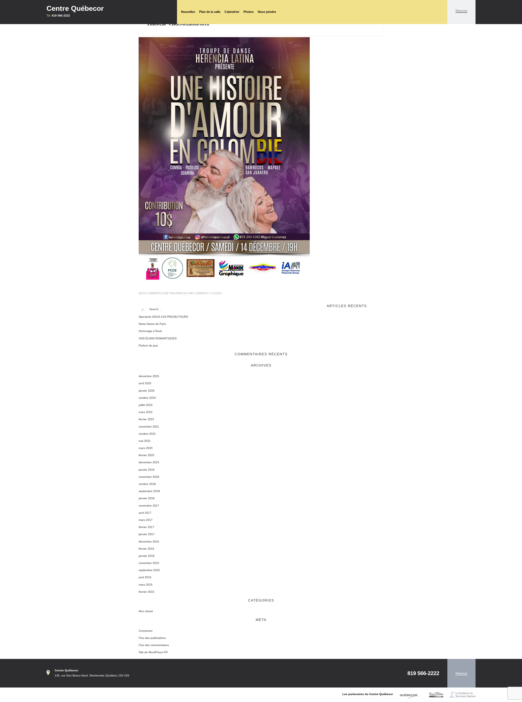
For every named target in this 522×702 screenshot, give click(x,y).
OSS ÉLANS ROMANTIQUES (158, 338)
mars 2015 (146, 584)
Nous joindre (267, 11)
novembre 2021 (149, 426)
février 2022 (146, 419)
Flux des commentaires (154, 645)
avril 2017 (145, 512)
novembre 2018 (149, 476)
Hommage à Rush (150, 331)
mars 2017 (146, 519)
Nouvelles (188, 11)
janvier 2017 (147, 534)
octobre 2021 (147, 433)
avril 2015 (145, 577)
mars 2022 (146, 412)
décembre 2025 (149, 376)
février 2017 (146, 527)
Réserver (461, 10)
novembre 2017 (149, 505)
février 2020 (146, 455)
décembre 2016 (149, 541)
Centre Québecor (75, 8)
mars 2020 (146, 448)
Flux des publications (152, 638)
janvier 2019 (147, 469)
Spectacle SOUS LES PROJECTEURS (163, 316)
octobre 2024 (147, 397)
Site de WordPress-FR (153, 652)
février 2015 (146, 591)
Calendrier (232, 11)
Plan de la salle (209, 11)
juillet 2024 (146, 405)
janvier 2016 (147, 555)
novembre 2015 (149, 563)
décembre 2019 (149, 462)
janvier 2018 (147, 498)
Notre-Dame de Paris (152, 323)
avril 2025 (145, 383)
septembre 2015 (149, 570)
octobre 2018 (147, 484)
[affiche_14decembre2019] (224, 159)
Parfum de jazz (148, 345)
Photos (248, 11)
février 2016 (146, 548)
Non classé (146, 611)
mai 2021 (145, 440)
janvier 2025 (147, 390)
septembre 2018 (149, 491)
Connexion (146, 630)
